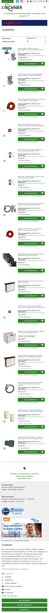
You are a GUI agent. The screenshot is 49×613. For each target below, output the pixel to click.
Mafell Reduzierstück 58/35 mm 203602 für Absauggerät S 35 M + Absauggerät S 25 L (30, 437)
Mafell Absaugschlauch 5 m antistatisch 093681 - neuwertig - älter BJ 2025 (30, 229)
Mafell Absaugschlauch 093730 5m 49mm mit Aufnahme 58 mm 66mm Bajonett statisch (30, 384)
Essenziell (9, 574)
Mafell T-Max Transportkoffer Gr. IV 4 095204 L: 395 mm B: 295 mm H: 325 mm (31, 332)
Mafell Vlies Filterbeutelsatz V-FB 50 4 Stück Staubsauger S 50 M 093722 (31, 177)
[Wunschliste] (41, 1)
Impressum (25, 569)
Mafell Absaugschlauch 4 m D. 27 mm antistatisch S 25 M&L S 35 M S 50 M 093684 (31, 125)
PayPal (7, 589)
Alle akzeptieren (24, 600)
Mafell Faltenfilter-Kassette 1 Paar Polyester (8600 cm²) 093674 (31, 281)
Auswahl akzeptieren (24, 605)
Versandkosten (34, 66)
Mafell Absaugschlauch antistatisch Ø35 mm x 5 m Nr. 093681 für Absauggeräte (31, 100)
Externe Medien (11, 583)
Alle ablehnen (24, 609)
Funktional (9, 593)
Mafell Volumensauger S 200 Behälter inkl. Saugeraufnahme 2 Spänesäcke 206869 (30, 74)
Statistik (8, 577)
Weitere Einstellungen (9, 596)
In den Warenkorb (30, 64)
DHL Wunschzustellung (13, 586)
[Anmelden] (28, 1)
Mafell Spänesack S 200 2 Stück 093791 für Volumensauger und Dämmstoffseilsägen (30, 410)
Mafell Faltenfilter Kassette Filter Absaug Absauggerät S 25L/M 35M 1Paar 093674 (30, 356)
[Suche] (36, 1)
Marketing (9, 580)
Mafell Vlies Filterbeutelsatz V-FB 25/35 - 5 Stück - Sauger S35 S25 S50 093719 (30, 150)
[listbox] (10, 54)
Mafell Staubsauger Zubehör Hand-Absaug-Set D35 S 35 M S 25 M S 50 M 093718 (31, 204)
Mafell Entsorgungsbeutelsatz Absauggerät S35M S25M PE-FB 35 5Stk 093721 (31, 254)
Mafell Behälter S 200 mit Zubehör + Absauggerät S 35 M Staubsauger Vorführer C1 (31, 50)
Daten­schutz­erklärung (11, 569)
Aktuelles (7, 1)
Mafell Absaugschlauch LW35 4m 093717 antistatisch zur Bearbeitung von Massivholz (31, 306)
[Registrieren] (31, 1)
